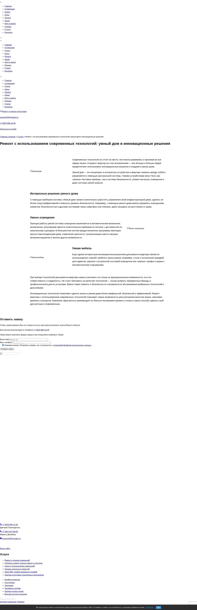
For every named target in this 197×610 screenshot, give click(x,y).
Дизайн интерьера (12, 580)
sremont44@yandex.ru (9, 117)
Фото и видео (10, 24)
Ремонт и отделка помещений (17, 560)
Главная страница (7, 137)
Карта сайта (5, 548)
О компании (10, 9)
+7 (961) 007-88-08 (10, 532)
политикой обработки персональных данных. (72, 345)
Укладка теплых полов (14, 591)
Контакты (8, 32)
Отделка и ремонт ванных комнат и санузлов (23, 563)
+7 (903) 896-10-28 (8, 123)
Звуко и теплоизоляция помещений (20, 566)
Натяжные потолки (13, 588)
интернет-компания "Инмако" (12, 602)
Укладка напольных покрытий (17, 569)
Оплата (8, 18)
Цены (7, 15)
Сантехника (10, 583)
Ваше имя (4, 339)
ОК (158, 607)
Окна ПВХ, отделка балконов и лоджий (21, 572)
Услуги (7, 12)
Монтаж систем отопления (16, 594)
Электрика (9, 586)
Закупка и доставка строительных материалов (24, 575)
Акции (7, 21)
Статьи (7, 29)
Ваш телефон (6, 342)
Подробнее (149, 607)
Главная (8, 6)
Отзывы (8, 27)
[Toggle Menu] (1, 40)
